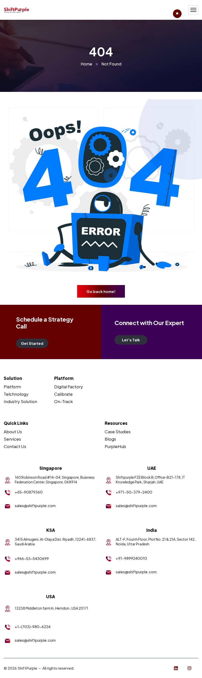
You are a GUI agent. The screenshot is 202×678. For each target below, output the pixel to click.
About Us (13, 431)
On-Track (63, 401)
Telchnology (16, 394)
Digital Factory (68, 386)
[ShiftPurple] (16, 10)
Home (86, 63)
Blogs (110, 439)
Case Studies (118, 431)
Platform (12, 386)
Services (12, 439)
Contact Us (15, 446)
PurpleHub (115, 446)
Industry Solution (20, 401)
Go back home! (101, 291)
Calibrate (63, 394)
